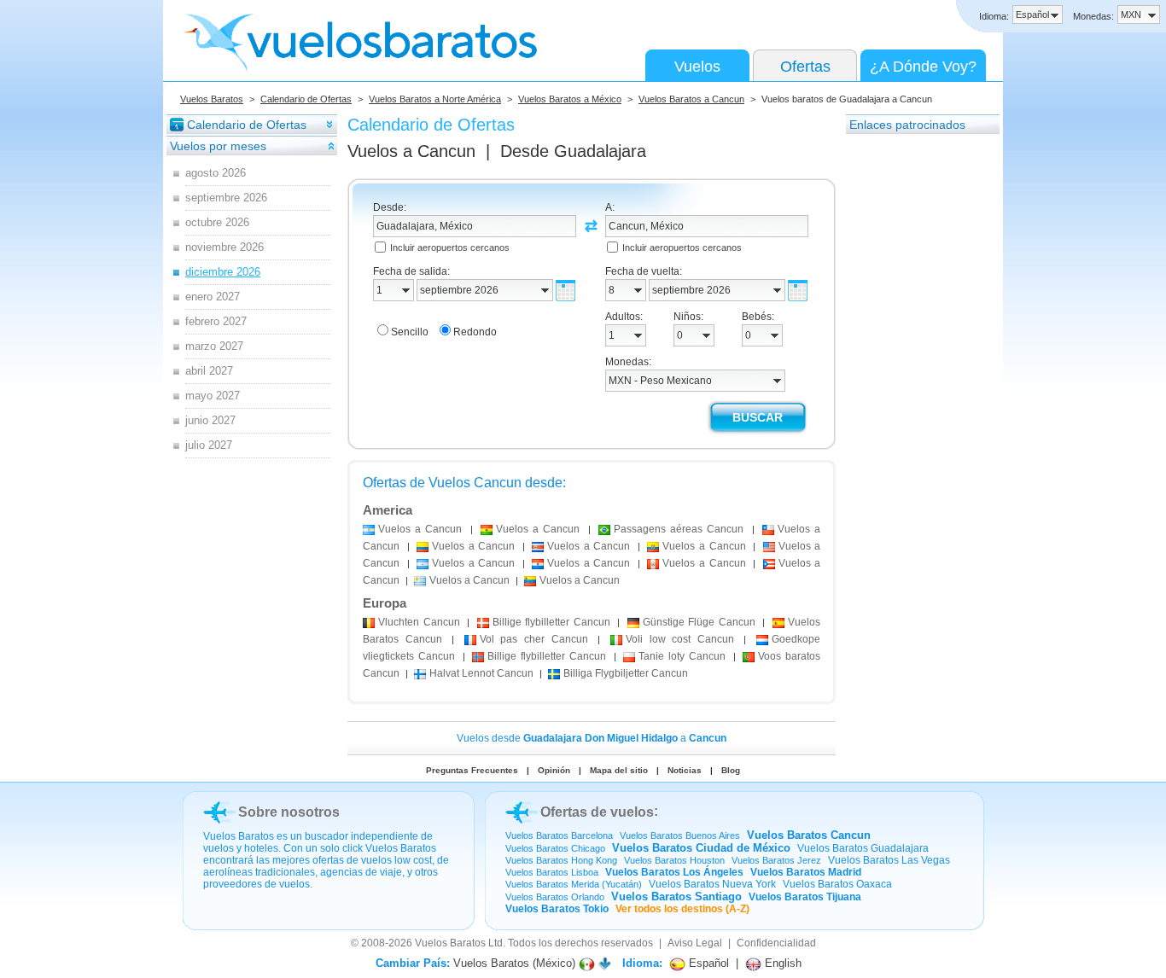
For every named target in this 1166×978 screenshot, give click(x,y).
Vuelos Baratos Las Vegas (889, 860)
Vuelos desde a (591, 738)
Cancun (419, 622)
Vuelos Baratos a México (569, 99)
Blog (730, 770)
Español (707, 963)
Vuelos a (411, 151)
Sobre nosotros (289, 812)
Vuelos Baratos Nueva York (712, 884)
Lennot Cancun (481, 673)
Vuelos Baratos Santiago (676, 896)
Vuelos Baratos (211, 99)
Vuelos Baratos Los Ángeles (674, 872)
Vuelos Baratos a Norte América (435, 99)
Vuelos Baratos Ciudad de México (701, 847)
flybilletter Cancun (551, 622)
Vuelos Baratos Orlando (554, 897)
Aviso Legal (695, 943)
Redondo (475, 332)
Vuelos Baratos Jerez (776, 860)
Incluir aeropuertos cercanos (450, 247)
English (781, 963)
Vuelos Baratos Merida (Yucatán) (573, 884)
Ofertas (805, 66)
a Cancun (420, 529)
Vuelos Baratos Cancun (809, 835)
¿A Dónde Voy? (923, 66)
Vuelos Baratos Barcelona (559, 835)
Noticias (685, 770)
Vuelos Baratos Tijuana (805, 897)
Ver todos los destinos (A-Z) (682, 909)
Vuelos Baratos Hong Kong (561, 860)
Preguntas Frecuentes (472, 770)
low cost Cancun (680, 639)
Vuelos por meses (218, 146)
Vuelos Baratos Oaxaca (837, 884)
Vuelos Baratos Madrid (805, 872)
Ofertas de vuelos (597, 812)
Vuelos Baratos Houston (674, 860)
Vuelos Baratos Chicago (555, 848)
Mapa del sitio (619, 770)
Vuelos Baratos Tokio (557, 909)
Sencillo (410, 332)
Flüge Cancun (699, 622)
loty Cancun (682, 656)
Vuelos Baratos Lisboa (551, 872)
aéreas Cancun (678, 529)
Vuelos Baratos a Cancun (691, 99)
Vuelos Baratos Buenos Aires (680, 835)
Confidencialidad (776, 943)
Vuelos (697, 66)
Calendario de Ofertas (306, 99)
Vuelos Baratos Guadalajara (863, 848)
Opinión (554, 770)
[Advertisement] (914, 392)
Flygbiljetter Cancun (625, 673)
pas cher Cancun (534, 639)
